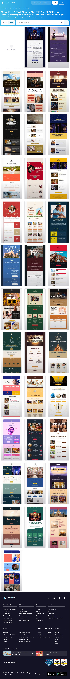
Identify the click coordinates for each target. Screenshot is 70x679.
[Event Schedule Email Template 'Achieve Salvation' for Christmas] (58, 309)
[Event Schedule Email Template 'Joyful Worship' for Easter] (35, 222)
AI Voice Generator (24, 635)
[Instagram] (54, 598)
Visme (49, 632)
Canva (39, 632)
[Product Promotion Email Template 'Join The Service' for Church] (58, 396)
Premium (38, 611)
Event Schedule (17, 8)
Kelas (49, 611)
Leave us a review (8, 618)
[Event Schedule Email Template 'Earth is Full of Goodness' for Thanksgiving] (58, 440)
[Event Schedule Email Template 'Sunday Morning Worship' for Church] (35, 483)
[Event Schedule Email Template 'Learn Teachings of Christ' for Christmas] (11, 483)
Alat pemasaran (23, 618)
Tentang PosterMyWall (9, 609)
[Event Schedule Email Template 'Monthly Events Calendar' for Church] (58, 178)
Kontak (57, 632)
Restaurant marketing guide (55, 618)
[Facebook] (48, 598)
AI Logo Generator (24, 639)
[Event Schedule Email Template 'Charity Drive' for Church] (58, 222)
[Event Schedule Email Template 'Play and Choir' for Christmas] (35, 440)
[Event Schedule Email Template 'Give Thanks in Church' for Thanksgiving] (58, 134)
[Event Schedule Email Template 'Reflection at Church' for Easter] (11, 134)
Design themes (23, 616)
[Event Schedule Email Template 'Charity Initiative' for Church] (35, 265)
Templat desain (23, 609)
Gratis (38, 609)
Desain (5, 22)
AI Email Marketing (8, 637)
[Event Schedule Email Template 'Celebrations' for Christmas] (11, 222)
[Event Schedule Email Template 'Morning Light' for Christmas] (35, 527)
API (56, 641)
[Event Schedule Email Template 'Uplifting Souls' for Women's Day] (11, 396)
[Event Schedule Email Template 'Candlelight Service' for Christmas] (35, 309)
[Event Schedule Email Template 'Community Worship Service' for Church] (35, 47)
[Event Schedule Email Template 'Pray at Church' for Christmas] (11, 352)
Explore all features (24, 620)
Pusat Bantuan (59, 635)
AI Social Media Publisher (10, 635)
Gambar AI (6, 641)
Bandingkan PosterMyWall (44, 628)
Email (11, 22)
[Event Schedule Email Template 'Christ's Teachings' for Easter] (11, 527)
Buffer (49, 635)
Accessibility (58, 637)
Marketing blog (52, 616)
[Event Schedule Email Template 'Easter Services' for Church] (58, 265)
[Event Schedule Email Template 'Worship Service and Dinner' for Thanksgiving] (11, 309)
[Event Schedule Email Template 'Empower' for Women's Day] (58, 527)
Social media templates (26, 613)
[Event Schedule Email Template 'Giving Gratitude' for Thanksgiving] (58, 483)
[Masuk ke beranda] (7, 3)
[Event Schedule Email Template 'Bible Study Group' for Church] (11, 265)
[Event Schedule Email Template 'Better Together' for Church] (11, 178)
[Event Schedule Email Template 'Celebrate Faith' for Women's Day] (11, 440)
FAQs (56, 639)
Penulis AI (5, 639)
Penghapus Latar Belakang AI (27, 637)
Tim (37, 616)
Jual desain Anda (7, 620)
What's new (6, 611)
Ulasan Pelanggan (8, 622)
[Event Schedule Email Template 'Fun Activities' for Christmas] (35, 178)
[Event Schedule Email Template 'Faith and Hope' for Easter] (11, 91)
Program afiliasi (7, 616)
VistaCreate (40, 635)
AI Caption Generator (25, 641)
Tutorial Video (52, 609)
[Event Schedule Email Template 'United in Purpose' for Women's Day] (35, 91)
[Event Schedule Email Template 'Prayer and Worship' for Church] (35, 134)
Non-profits (39, 620)
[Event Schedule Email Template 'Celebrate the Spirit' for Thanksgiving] (35, 396)
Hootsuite (50, 637)
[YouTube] (64, 598)
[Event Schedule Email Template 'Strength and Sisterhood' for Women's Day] (11, 570)
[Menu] (67, 2)
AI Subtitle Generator (25, 632)
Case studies (6, 613)
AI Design (5, 632)
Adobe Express (41, 637)
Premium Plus (40, 613)
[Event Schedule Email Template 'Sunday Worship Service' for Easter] (58, 91)
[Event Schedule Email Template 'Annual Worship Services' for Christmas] (58, 352)
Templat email (5, 8)
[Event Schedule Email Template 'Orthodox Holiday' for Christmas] (35, 352)
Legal (56, 643)
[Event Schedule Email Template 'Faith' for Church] (58, 47)
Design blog (51, 613)
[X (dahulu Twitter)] (59, 598)
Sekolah (38, 618)
